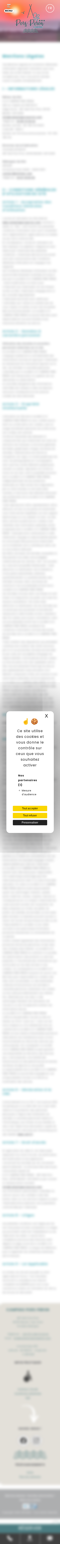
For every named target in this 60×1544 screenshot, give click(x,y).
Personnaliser (30, 822)
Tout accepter (30, 808)
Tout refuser (30, 815)
